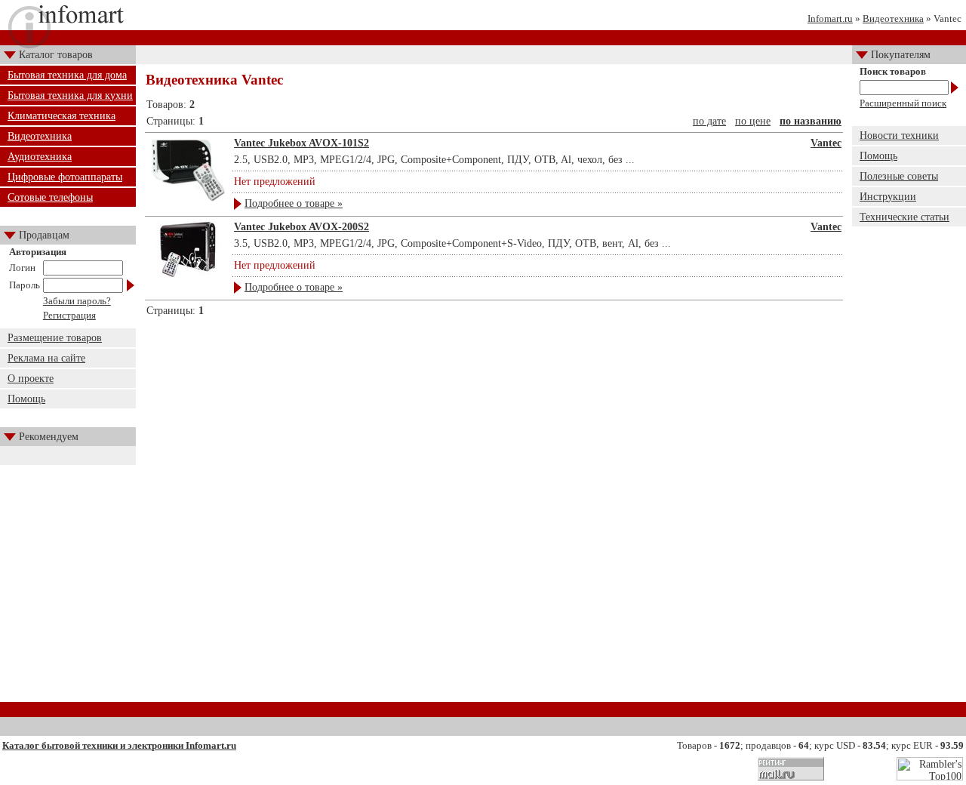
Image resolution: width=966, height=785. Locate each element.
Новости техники (899, 135)
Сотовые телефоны (50, 197)
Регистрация (69, 315)
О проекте (31, 378)
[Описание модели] (188, 198)
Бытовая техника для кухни (70, 95)
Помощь (26, 399)
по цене (753, 121)
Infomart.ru (830, 18)
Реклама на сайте (46, 358)
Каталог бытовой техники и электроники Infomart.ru (119, 745)
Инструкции (888, 196)
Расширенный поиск (903, 103)
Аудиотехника (40, 156)
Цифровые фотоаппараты (65, 177)
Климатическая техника (61, 116)
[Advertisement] (494, 365)
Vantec (826, 143)
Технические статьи (904, 217)
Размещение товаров (55, 337)
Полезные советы (899, 176)
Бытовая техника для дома (67, 75)
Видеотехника (893, 18)
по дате (709, 121)
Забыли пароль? (77, 300)
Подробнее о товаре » (294, 203)
